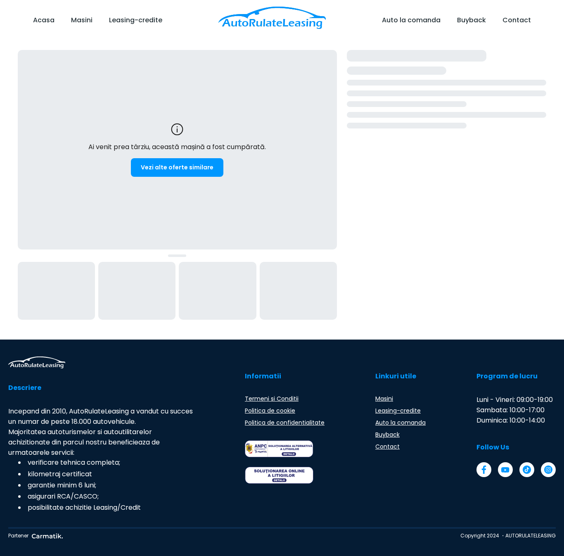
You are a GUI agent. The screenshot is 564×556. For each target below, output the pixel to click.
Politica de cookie (270, 410)
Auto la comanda (411, 20)
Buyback (471, 20)
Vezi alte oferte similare (177, 167)
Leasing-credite (135, 20)
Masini (81, 20)
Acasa (44, 20)
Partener (18, 535)
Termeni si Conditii (272, 398)
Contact (516, 20)
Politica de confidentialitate (285, 422)
